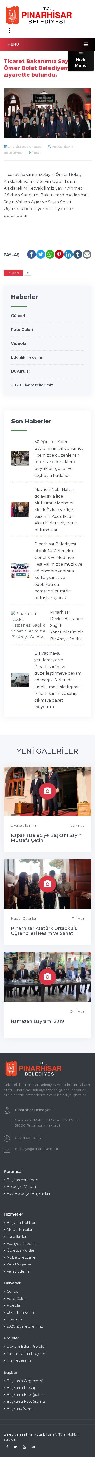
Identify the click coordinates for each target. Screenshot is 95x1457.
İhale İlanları (17, 1236)
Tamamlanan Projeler (26, 1353)
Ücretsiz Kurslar (20, 1250)
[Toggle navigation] (9, 31)
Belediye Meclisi (21, 1186)
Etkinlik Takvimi (26, 357)
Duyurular (20, 371)
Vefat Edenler (19, 1271)
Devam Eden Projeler (26, 1346)
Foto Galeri (22, 329)
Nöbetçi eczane (21, 1257)
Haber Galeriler (23, 918)
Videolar (19, 343)
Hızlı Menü (81, 62)
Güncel (18, 315)
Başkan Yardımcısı (22, 1179)
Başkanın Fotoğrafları (26, 1394)
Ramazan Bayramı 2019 (37, 1021)
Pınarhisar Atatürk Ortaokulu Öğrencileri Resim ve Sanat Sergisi (44, 933)
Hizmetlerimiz (19, 1360)
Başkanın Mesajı (21, 1387)
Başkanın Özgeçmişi (25, 1380)
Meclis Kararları (20, 1229)
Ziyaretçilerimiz (23, 825)
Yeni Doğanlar (19, 1264)
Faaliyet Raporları (22, 1243)
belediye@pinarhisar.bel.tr (36, 1148)
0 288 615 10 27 (28, 1138)
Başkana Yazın (19, 1408)
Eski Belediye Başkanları (28, 1193)
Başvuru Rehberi (21, 1222)
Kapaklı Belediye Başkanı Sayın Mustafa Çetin (46, 838)
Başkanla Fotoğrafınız (26, 1401)
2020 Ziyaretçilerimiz (32, 385)
